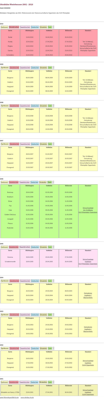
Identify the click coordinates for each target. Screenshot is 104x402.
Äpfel (50, 27)
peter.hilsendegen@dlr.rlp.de (9, 397)
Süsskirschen (14, 67)
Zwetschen (35, 27)
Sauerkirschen (25, 27)
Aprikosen (4, 27)
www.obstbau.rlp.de (27, 397)
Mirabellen (43, 27)
